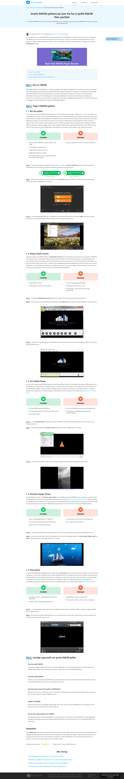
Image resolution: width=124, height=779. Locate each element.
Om (63, 774)
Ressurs (74, 2)
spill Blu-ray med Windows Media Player (77, 499)
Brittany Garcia (56, 34)
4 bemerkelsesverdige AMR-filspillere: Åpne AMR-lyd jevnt (47, 766)
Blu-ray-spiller (84, 114)
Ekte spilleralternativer (89, 581)
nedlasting (84, 2)
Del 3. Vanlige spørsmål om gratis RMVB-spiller (42, 77)
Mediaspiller (39, 7)
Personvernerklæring (70, 774)
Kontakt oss (79, 774)
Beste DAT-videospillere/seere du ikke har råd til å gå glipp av (48, 763)
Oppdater (59, 774)
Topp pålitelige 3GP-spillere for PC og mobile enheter (45, 756)
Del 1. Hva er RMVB (35, 72)
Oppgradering (52, 774)
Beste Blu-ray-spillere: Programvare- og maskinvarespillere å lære (50, 760)
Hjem (27, 7)
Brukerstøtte (94, 2)
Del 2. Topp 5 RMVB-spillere (37, 74)
